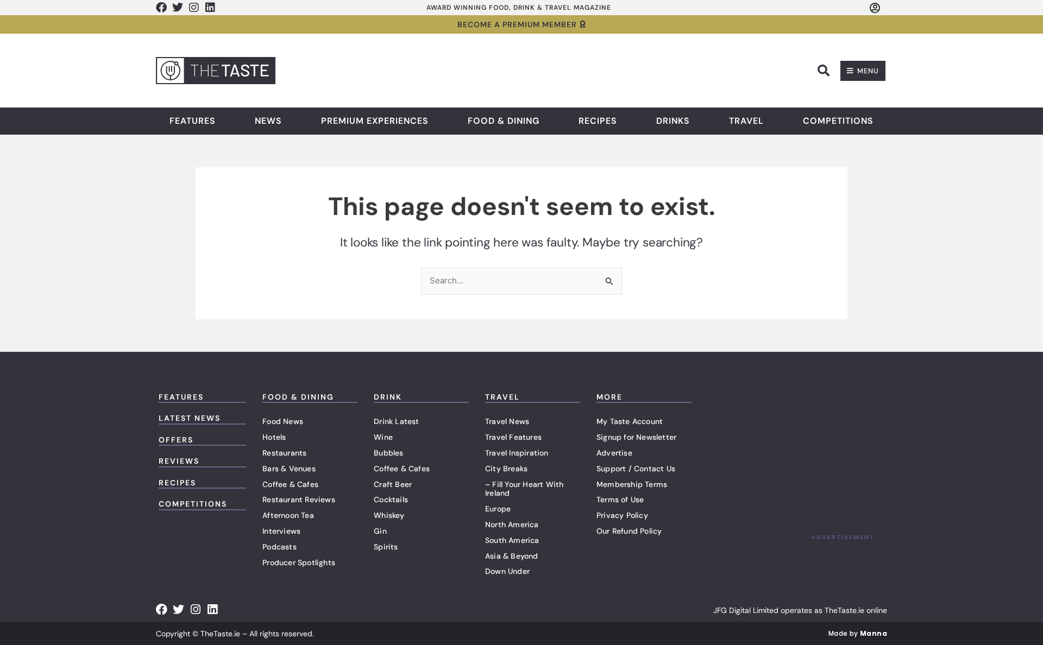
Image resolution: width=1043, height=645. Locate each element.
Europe (498, 509)
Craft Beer (393, 484)
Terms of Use (620, 499)
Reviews (179, 461)
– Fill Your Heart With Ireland (524, 488)
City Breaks (506, 468)
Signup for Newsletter (636, 437)
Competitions (838, 121)
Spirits (386, 547)
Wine (383, 437)
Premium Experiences (375, 121)
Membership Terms (631, 484)
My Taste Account (629, 421)
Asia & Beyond (511, 556)
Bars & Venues (289, 468)
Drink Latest (396, 421)
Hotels (274, 437)
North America (512, 524)
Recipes (598, 121)
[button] (823, 70)
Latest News (190, 418)
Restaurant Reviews (298, 499)
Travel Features (513, 437)
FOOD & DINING (298, 397)
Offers (176, 440)
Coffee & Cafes (290, 484)
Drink (388, 397)
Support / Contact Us (635, 468)
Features (192, 121)
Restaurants (284, 453)
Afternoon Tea (288, 515)
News (268, 121)
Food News (282, 421)
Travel (746, 121)
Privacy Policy (622, 515)
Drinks (673, 121)
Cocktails (391, 499)
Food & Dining (503, 121)
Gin (380, 531)
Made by (857, 633)
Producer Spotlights (298, 562)
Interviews (281, 531)
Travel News (507, 421)
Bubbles (388, 453)
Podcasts (279, 547)
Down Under (507, 571)
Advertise (614, 453)
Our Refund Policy (629, 531)
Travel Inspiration (517, 453)
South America (512, 540)
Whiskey (389, 515)
